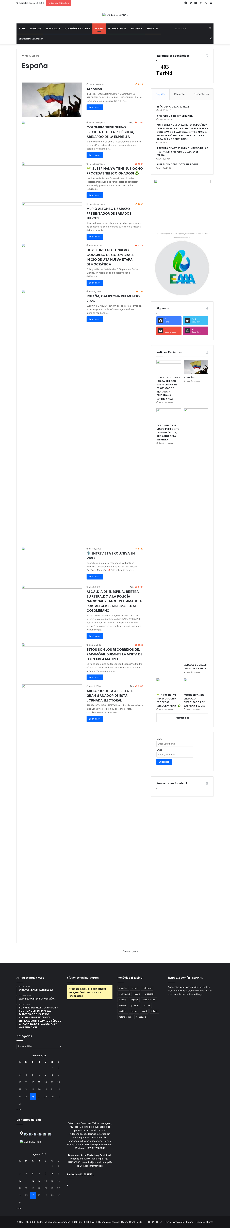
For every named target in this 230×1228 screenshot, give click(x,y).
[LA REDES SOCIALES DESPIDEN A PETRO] (196, 535)
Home (22, 28)
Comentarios (201, 94)
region (134, 1011)
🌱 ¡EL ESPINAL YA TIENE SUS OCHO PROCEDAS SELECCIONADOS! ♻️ (115, 171)
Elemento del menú (31, 38)
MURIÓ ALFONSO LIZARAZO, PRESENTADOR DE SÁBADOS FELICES (109, 213)
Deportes (153, 28)
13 (39, 1082)
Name (159, 739)
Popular (160, 94)
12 (33, 1082)
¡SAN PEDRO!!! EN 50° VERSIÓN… (174, 115)
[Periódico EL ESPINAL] (115, 15)
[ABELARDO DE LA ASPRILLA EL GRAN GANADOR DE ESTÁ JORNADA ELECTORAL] (52, 811)
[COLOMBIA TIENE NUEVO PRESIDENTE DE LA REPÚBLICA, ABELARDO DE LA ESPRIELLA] (52, 138)
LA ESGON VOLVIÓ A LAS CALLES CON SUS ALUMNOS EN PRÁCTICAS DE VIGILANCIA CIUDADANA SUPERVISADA (168, 388)
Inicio (27, 55)
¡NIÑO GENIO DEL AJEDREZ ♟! (173, 106)
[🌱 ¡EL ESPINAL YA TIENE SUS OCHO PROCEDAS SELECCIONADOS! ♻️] (52, 179)
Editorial (136, 28)
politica (122, 1011)
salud (144, 1011)
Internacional (117, 28)
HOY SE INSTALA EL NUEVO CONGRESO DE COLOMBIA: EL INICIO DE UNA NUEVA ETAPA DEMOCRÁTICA (110, 257)
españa (122, 999)
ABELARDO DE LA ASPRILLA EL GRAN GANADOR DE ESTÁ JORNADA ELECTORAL (110, 696)
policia (147, 1005)
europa (122, 1005)
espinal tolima (148, 999)
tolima (154, 1011)
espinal (134, 999)
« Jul (19, 1109)
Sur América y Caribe (77, 28)
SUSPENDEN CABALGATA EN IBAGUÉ (177, 164)
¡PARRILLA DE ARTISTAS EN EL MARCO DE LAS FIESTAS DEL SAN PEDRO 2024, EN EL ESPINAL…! (182, 151)
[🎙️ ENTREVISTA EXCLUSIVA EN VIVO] (52, 564)
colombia (147, 988)
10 (20, 1082)
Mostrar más (182, 717)
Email (159, 749)
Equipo (189, 1222)
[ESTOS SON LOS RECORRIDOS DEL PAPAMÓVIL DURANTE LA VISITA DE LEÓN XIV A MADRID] (52, 660)
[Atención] (52, 100)
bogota (135, 988)
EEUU (137, 994)
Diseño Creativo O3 (131, 1222)
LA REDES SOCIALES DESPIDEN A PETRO (195, 666)
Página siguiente (131, 951)
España (99, 28)
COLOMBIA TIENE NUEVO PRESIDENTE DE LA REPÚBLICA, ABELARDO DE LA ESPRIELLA (110, 132)
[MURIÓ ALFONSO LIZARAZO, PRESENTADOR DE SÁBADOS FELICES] (52, 219)
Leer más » (95, 107)
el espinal (149, 994)
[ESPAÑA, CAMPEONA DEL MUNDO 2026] (52, 416)
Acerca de (178, 1222)
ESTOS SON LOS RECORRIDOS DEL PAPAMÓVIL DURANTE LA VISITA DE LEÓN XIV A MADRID (114, 654)
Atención (94, 89)
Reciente (179, 94)
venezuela (141, 1017)
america (123, 988)
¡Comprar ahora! (204, 1222)
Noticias (35, 28)
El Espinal (52, 28)
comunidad (124, 994)
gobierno (135, 1005)
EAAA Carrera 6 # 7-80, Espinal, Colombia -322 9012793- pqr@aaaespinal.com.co (182, 235)
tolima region (125, 1017)
